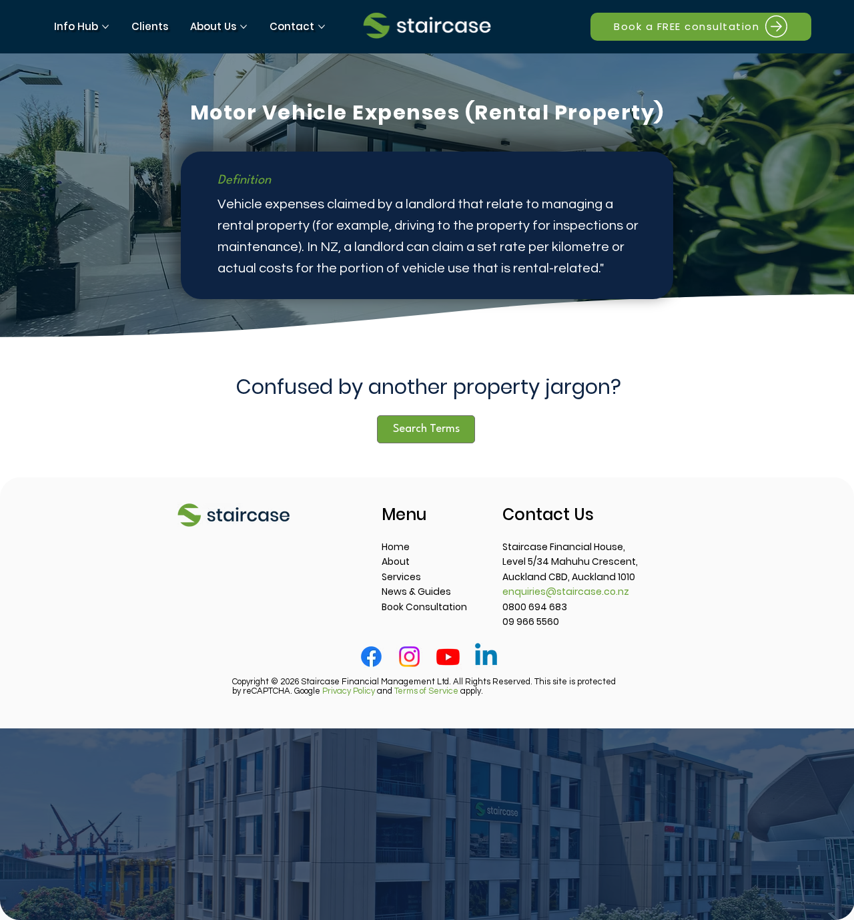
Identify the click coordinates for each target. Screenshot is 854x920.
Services (401, 577)
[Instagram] (409, 656)
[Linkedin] (486, 656)
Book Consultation (424, 607)
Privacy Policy (348, 691)
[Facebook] (371, 656)
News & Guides (416, 591)
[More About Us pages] (243, 26)
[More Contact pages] (321, 26)
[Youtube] (448, 656)
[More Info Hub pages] (105, 26)
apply (437, 691)
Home (396, 546)
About (396, 561)
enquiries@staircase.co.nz (565, 591)
